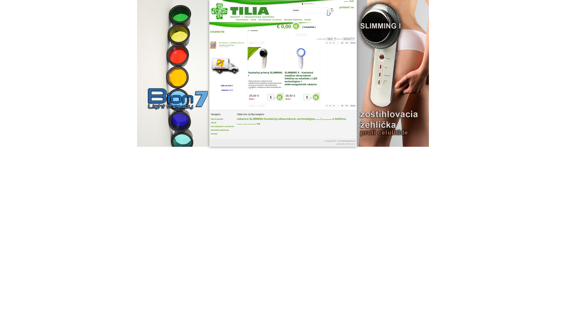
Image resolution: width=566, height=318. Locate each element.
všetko (352, 43)
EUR (351, 1)
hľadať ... (297, 10)
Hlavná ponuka (242, 20)
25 (342, 43)
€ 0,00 (284, 26)
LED (249, 124)
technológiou (306, 118)
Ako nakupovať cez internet (270, 20)
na (258, 123)
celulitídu (253, 124)
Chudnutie (254, 30)
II (296, 119)
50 (347, 43)
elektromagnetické (327, 119)
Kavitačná (239, 124)
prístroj (318, 119)
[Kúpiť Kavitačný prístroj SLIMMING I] (279, 101)
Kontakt (307, 20)
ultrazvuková (287, 118)
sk (248, 30)
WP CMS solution (350, 144)
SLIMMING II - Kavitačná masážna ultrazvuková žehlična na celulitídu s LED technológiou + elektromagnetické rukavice (301, 78)
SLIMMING (256, 118)
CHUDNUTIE (217, 31)
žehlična (340, 118)
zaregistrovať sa (309, 3)
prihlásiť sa (346, 7)
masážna (245, 124)
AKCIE (253, 20)
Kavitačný (271, 118)
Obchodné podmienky (293, 20)
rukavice (243, 118)
